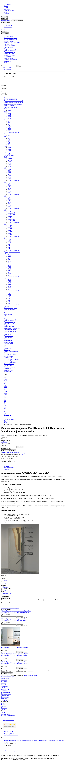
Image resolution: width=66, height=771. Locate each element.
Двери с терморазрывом (11, 351)
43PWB (10, 161)
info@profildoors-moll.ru (11, 735)
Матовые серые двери (10, 308)
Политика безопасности (8, 715)
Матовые (3, 684)
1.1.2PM (10, 227)
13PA (9, 188)
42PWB (10, 160)
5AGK (9, 116)
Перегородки (8, 56)
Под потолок (8, 325)
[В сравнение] (26, 617)
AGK (5, 112)
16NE (9, 287)
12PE (9, 200)
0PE (5, 317)
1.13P (9, 244)
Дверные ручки (8, 370)
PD (5, 210)
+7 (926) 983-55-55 (6, 69)
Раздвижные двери (9, 55)
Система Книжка (9, 364)
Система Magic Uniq (10, 362)
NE (5, 278)
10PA (9, 183)
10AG (9, 121)
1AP (9, 154)
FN (5, 345)
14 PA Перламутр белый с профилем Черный (14, 655)
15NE (9, 286)
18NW (9, 256)
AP (5, 152)
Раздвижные (4, 690)
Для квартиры (5, 697)
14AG (9, 127)
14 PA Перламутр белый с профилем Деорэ (13, 620)
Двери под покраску (10, 49)
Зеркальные (4, 686)
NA (5, 264)
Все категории (8, 36)
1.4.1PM (10, 234)
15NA (9, 272)
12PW (9, 169)
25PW (9, 178)
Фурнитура (7, 61)
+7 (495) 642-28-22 (6, 67)
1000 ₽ (23, 454)
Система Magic (8, 361)
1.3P (9, 248)
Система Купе (8, 365)
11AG (9, 122)
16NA (9, 273)
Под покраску (5, 689)
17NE (9, 289)
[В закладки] (24, 617)
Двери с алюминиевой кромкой (13, 102)
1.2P (9, 247)
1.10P (9, 239)
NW (5, 253)
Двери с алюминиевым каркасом (13, 104)
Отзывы (7, 469)
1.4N (9, 303)
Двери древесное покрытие (12, 42)
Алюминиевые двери (10, 39)
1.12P (9, 242)
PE (5, 196)
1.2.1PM (10, 228)
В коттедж (7, 350)
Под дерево (4, 681)
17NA (9, 275)
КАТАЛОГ (3, 31)
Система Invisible (9, 357)
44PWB (10, 163)
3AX (9, 141)
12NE (9, 281)
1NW (9, 259)
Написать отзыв (5, 598)
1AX (9, 138)
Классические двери (10, 329)
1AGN (9, 110)
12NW (9, 255)
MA (5, 312)
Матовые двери (8, 44)
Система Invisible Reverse (11, 359)
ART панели (7, 63)
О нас (2, 703)
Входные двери (8, 58)
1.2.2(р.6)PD (11, 220)
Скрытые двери (8, 47)
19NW (9, 258)
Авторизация (8, 25)
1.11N (9, 295)
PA (5, 182)
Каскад (6, 339)
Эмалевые (4, 680)
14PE (9, 203)
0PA (5, 315)
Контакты (7, 13)
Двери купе (7, 334)
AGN (5, 108)
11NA (9, 266)
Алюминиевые (5, 678)
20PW (9, 175)
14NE (9, 284)
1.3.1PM (10, 231)
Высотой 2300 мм (9, 323)
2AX (9, 140)
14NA (9, 270)
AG (5, 119)
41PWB (10, 158)
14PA (9, 189)
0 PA (5, 391)
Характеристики (9, 467)
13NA (9, 269)
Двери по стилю (9, 53)
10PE (9, 197)
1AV (9, 135)
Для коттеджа (5, 695)
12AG (9, 124)
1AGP (9, 147)
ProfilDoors (4, 442)
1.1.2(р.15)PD (11, 213)
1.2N (9, 300)
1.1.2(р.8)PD (11, 214)
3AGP (9, 150)
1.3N (9, 301)
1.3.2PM (10, 233)
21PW (9, 177)
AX (5, 136)
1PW (9, 174)
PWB (5, 157)
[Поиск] (20, 66)
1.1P (9, 245)
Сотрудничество (9, 10)
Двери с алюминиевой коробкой (13, 101)
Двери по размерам (9, 52)
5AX (9, 144)
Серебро (5, 587)
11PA (9, 185)
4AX (9, 143)
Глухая (5, 580)
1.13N (9, 297)
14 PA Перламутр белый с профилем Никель (14, 663)
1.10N (9, 294)
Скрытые (3, 687)
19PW (9, 172)
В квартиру (7, 348)
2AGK (9, 115)
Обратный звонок (6, 20)
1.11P (9, 241)
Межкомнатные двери (10, 38)
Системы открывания (10, 59)
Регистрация (8, 27)
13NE (9, 283)
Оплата (6, 7)
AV (5, 133)
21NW (9, 262)
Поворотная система (10, 354)
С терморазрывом (6, 694)
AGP (5, 146)
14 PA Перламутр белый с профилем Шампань (14, 647)
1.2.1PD (10, 217)
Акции (6, 6)
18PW (9, 171)
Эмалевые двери (9, 41)
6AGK (9, 118)
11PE (9, 199)
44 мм (4, 590)
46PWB (10, 166)
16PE (9, 206)
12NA (9, 267)
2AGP (9, 149)
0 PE (5, 393)
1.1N (9, 298)
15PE (9, 205)
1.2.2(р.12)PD (11, 219)
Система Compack (9, 367)
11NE (9, 280)
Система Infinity (8, 356)
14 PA (4, 583)
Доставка (7, 9)
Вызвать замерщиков (11, 751)
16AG (9, 130)
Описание (7, 466)
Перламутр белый (8, 593)
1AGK (9, 113)
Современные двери (10, 331)
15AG (9, 129)
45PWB (10, 164)
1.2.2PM (10, 230)
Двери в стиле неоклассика (12, 328)
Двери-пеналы (8, 336)
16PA (9, 192)
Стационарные (8, 342)
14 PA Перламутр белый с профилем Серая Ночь (15, 612)
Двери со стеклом (9, 105)
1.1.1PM (10, 225)
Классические (8, 340)
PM (5, 224)
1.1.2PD (10, 216)
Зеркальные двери (9, 45)
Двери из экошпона (10, 50)
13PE (9, 202)
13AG (9, 126)
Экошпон (3, 683)
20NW (9, 261)
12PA (9, 186)
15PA (9, 191)
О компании (7, 4)
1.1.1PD (10, 211)
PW (5, 168)
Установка (7, 12)
